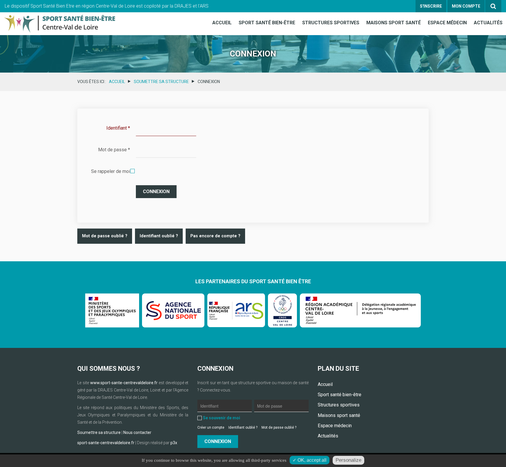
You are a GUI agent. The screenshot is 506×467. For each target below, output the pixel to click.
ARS (204, 6)
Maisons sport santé (393, 22)
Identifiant (118, 128)
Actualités (488, 22)
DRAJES (183, 6)
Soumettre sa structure (161, 81)
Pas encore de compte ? (215, 236)
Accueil (222, 22)
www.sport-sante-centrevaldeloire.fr (124, 382)
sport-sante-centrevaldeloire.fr (105, 442)
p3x (173, 442)
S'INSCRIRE (431, 6)
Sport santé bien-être (267, 22)
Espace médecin (447, 22)
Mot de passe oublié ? (104, 236)
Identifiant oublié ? (159, 236)
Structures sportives (330, 22)
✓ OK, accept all (309, 460)
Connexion (156, 191)
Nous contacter (137, 432)
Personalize (348, 460)
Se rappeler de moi (110, 171)
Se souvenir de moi (221, 418)
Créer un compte (210, 427)
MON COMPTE (466, 6)
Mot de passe (114, 149)
